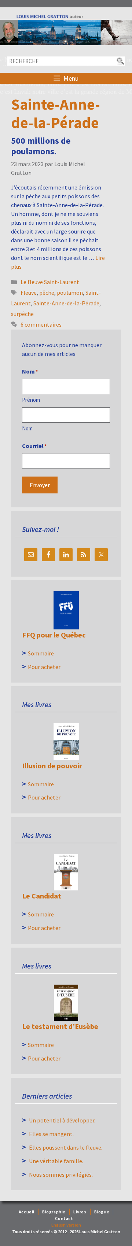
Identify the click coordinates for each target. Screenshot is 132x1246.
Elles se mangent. (51, 1133)
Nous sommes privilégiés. (61, 1174)
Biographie (54, 1211)
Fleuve (29, 292)
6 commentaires (41, 324)
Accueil (26, 1211)
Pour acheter (44, 666)
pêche (46, 292)
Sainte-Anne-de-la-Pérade (66, 303)
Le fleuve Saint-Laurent (50, 282)
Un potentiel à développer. (62, 1120)
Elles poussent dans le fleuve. (65, 1147)
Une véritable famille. (56, 1161)
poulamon (70, 292)
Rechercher (120, 61)
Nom (27, 428)
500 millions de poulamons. (40, 146)
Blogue (102, 1211)
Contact (64, 1218)
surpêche (22, 313)
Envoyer (40, 485)
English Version (66, 1225)
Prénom (31, 399)
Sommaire (41, 653)
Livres (80, 1211)
